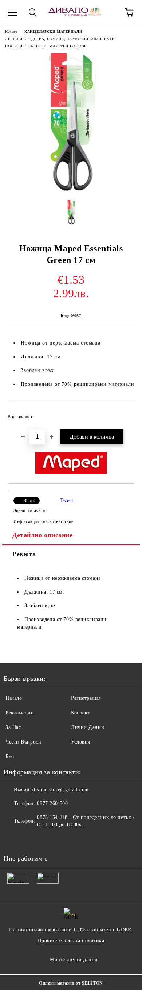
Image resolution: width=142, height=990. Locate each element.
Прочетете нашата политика (71, 940)
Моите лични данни (74, 959)
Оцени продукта (29, 510)
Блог (10, 756)
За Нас (13, 727)
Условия (80, 742)
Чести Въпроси (23, 742)
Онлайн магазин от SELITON (71, 983)
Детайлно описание (42, 535)
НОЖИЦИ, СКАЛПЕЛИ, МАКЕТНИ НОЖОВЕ (46, 46)
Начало (11, 32)
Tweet (67, 500)
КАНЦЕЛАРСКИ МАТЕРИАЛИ (53, 32)
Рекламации (19, 712)
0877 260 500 (52, 803)
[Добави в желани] (124, 413)
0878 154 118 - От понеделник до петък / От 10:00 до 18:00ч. (85, 821)
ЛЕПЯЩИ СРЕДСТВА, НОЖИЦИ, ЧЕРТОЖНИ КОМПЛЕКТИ (59, 39)
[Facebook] (13, 839)
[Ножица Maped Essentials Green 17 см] (71, 189)
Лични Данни (87, 727)
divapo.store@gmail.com (60, 789)
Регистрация (85, 698)
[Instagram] (29, 839)
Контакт (80, 712)
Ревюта (24, 554)
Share (29, 500)
